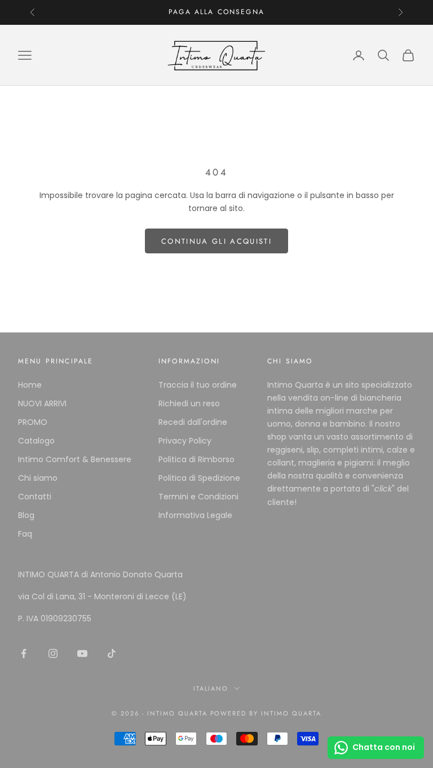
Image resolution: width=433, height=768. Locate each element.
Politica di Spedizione (199, 478)
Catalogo (36, 440)
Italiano (211, 688)
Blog (26, 515)
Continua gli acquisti (216, 241)
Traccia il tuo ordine (197, 384)
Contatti (34, 496)
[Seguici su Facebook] (23, 653)
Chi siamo (38, 478)
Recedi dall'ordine (192, 422)
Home (30, 384)
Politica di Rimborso (196, 459)
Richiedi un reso (189, 403)
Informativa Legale (195, 515)
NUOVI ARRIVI (42, 403)
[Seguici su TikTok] (111, 653)
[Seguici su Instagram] (53, 653)
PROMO (32, 422)
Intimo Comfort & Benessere (74, 459)
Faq (25, 533)
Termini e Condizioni (198, 496)
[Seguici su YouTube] (82, 653)
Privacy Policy (184, 440)
